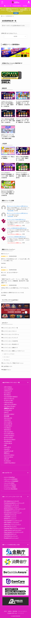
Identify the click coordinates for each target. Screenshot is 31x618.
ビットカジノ (7, 357)
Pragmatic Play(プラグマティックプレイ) (14, 528)
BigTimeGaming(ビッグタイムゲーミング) (14, 508)
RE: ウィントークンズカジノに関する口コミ (17, 206)
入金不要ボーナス (7, 366)
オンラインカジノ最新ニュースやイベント (14, 351)
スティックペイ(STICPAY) (10, 479)
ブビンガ (6, 458)
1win (5, 445)
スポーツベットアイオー (9, 354)
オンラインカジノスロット (10, 331)
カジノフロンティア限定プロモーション (13, 363)
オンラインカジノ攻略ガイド (10, 347)
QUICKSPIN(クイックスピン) (11, 507)
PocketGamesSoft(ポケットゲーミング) (14, 503)
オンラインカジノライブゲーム (11, 334)
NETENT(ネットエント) (10, 518)
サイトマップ (21, 613)
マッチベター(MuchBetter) (10, 488)
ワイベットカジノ (8, 457)
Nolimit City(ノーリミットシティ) (12, 524)
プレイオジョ (7, 359)
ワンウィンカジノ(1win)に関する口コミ (16, 219)
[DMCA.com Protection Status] (5, 83)
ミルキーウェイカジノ (9, 462)
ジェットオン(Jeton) (9, 483)
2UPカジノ (7, 453)
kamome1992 (10, 210)
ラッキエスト (7, 460)
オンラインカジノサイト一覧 (10, 327)
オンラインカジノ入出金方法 (10, 341)
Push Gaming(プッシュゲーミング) (13, 520)
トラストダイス (8, 443)
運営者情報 (15, 611)
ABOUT (5, 611)
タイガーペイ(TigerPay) (10, 485)
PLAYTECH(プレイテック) (11, 536)
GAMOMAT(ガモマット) (10, 534)
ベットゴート (7, 447)
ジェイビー (7, 449)
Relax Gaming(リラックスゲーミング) (13, 532)
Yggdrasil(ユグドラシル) (10, 514)
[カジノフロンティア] (15, 2)
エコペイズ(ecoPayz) (9, 477)
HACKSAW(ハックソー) (10, 516)
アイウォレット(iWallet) (10, 486)
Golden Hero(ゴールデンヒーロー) (12, 530)
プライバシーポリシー (22, 611)
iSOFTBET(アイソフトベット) (11, 510)
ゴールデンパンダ (8, 451)
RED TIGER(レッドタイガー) (11, 522)
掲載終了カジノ (7, 369)
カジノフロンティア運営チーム (14, 225)
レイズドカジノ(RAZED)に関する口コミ (16, 236)
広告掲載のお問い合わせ (12, 613)
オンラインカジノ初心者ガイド (11, 344)
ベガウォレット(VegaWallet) (11, 481)
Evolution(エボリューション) (11, 538)
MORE (15, 36)
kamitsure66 (10, 216)
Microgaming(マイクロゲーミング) (12, 512)
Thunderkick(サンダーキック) (11, 505)
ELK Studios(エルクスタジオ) (11, 501)
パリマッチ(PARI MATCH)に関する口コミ (17, 228)
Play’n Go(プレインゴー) (10, 526)
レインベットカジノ (9, 455)
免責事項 (10, 611)
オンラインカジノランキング (10, 337)
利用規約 (16, 13)
